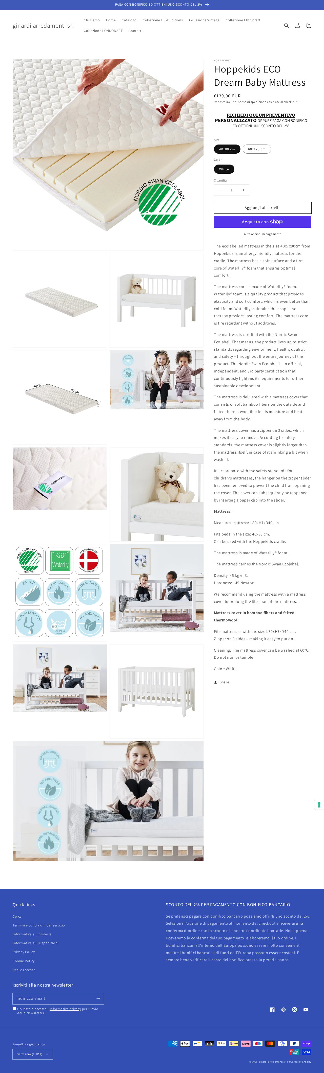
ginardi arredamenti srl (273, 1061)
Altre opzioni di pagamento (262, 234)
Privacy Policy (24, 952)
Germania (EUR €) (29, 1054)
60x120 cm (257, 149)
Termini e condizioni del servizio (39, 925)
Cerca (17, 916)
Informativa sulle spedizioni (35, 943)
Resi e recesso (24, 970)
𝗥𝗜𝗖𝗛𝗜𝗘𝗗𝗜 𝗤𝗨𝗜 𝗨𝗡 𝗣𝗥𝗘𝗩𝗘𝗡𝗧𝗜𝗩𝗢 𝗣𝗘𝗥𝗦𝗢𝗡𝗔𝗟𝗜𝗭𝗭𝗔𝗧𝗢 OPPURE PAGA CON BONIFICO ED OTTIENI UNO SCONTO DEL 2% (261, 118)
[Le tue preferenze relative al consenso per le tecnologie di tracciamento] (319, 805)
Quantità (220, 180)
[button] (286, 25)
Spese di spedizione (252, 102)
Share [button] (224, 682)
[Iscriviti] (98, 998)
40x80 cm (227, 149)
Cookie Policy (24, 961)
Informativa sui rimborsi (32, 934)
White (224, 169)
